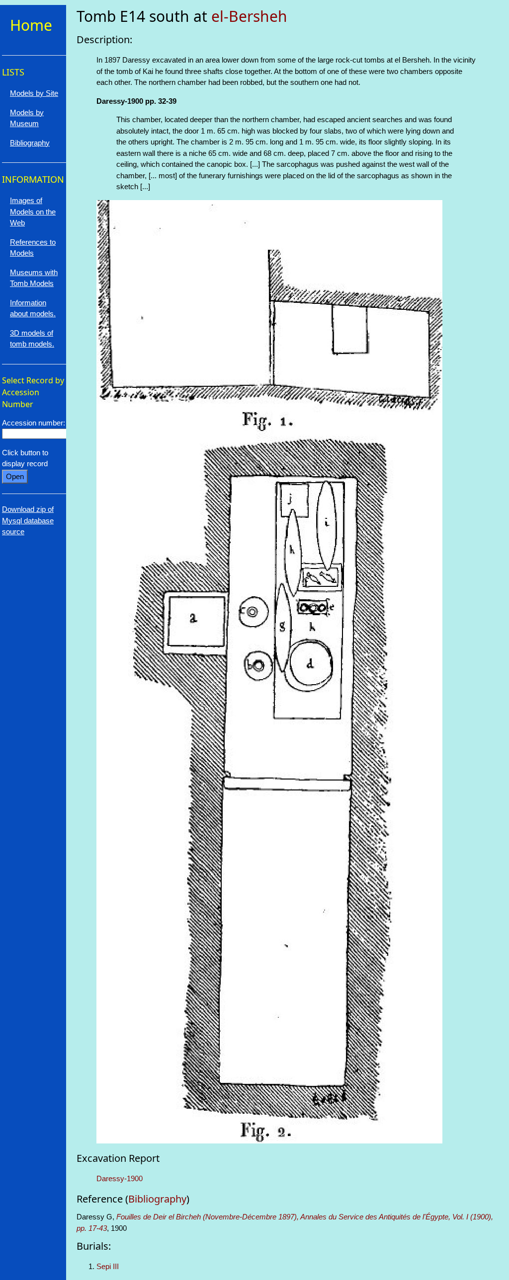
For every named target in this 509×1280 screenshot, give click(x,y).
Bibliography (157, 1199)
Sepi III (107, 1266)
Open (15, 476)
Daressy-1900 (119, 1178)
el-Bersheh (249, 16)
